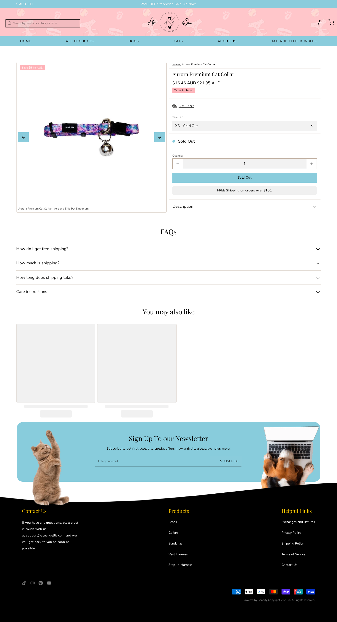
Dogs (134, 41)
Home (25, 41)
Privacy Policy (291, 533)
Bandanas (175, 543)
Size (177, 117)
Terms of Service (293, 554)
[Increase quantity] (312, 164)
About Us (227, 41)
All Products (80, 41)
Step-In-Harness (180, 565)
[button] (244, 178)
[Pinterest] (41, 583)
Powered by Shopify (255, 600)
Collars (173, 533)
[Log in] (318, 22)
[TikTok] (24, 583)
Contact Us (289, 565)
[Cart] (329, 22)
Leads (172, 522)
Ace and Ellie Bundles (294, 41)
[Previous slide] (23, 137)
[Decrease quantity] (178, 164)
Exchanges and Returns (298, 522)
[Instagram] (32, 583)
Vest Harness (178, 554)
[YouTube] (49, 583)
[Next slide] (159, 137)
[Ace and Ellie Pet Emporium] (169, 22)
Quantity (177, 156)
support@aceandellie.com (46, 535)
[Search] (3, 21)
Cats (178, 41)
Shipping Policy (293, 543)
